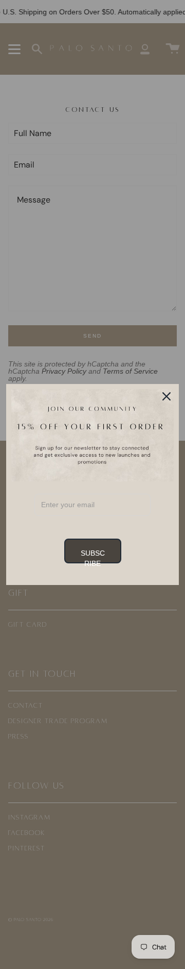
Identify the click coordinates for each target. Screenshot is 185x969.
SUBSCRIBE (93, 556)
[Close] (166, 396)
